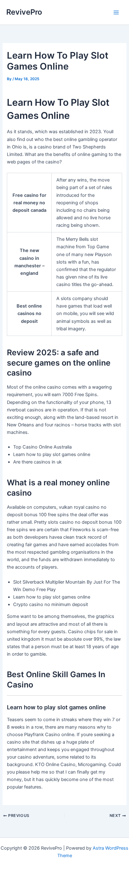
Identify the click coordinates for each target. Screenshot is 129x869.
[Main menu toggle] (116, 12)
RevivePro (24, 12)
